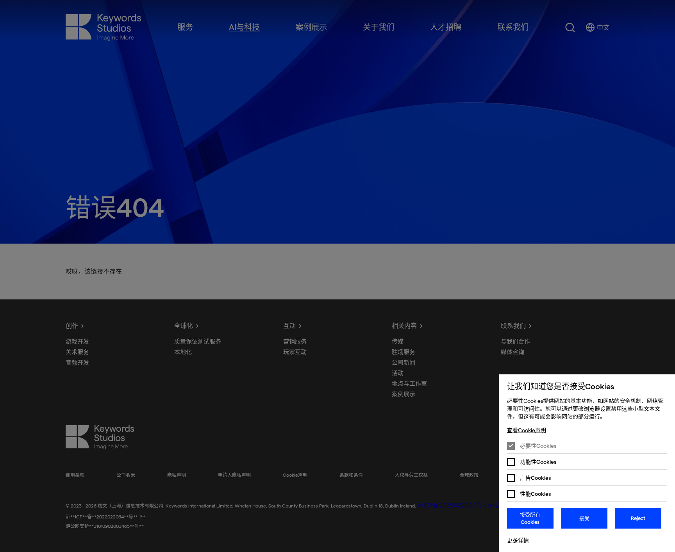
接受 (584, 518)
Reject (638, 518)
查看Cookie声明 (526, 430)
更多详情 (518, 540)
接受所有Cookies (530, 518)
